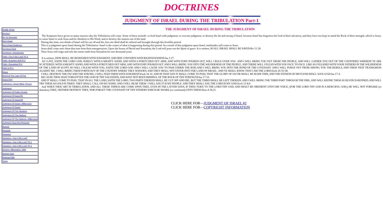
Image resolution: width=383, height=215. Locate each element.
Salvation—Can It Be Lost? (15, 138)
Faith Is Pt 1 (8, 68)
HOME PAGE (8, 30)
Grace (5, 72)
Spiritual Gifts (8, 157)
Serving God (8, 153)
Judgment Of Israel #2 (12, 100)
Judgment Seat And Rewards (15, 123)
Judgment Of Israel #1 (12, 96)
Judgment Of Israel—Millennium (17, 104)
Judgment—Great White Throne (17, 84)
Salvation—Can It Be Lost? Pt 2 (17, 146)
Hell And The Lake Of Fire (14, 76)
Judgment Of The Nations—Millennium (20, 119)
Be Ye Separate (9, 37)
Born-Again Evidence (12, 45)
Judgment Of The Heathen (14, 111)
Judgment (7, 88)
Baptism (6, 33)
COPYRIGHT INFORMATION (227, 107)
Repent (5, 127)
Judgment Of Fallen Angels (14, 92)
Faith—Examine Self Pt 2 (14, 60)
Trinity (5, 161)
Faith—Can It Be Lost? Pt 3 (15, 57)
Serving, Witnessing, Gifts (14, 150)
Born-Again (7, 41)
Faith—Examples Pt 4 (12, 64)
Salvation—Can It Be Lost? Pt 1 (17, 142)
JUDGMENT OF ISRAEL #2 (225, 103)
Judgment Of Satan (11, 107)
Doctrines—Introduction (13, 53)
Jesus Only (7, 79)
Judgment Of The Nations (14, 115)
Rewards (6, 130)
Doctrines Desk (9, 49)
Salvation (6, 134)
